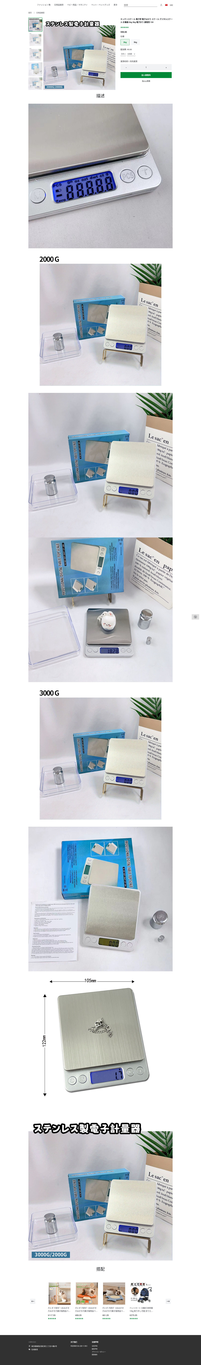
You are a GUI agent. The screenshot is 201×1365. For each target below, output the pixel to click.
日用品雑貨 (59, 4)
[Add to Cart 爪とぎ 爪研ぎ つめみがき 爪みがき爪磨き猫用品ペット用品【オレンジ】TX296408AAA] (94, 1304)
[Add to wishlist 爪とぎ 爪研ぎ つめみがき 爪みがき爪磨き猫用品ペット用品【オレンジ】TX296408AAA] (94, 1286)
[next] (168, 1301)
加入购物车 (146, 75)
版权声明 (94, 1349)
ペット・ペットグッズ (100, 4)
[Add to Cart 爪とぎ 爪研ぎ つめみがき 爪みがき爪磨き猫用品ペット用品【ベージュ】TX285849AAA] (67, 1304)
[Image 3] (35, 69)
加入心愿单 (146, 81)
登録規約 (94, 1355)
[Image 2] (35, 54)
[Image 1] (35, 40)
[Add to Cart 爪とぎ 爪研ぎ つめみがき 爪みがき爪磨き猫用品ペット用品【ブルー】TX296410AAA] (121, 1304)
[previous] (32, 1301)
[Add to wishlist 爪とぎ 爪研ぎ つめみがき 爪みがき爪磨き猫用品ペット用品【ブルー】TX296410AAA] (122, 1286)
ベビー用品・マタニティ (77, 4)
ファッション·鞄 (43, 4)
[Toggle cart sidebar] (195, 617)
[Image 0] (35, 25)
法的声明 (94, 1346)
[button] (166, 5)
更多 (115, 4)
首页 (30, 12)
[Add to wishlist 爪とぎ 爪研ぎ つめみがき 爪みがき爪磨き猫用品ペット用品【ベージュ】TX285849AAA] (67, 1286)
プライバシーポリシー (99, 1352)
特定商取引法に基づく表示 (79, 1346)
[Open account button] (161, 5)
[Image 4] (35, 84)
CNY (171, 5)
